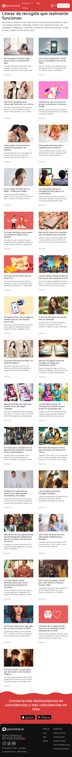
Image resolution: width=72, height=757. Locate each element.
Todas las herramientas (61, 749)
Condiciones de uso (9, 752)
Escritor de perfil (58, 737)
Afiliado (25, 8)
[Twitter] (9, 743)
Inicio (44, 733)
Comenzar (63, 6)
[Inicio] (11, 5)
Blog (38, 3)
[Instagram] (4, 743)
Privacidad (21, 748)
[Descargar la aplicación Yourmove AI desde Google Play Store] (44, 717)
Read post (7, 75)
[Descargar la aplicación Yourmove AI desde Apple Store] (28, 717)
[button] (27, 3)
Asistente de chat (59, 733)
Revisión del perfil (59, 741)
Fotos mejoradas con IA (61, 745)
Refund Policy (22, 752)
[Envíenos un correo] (14, 743)
